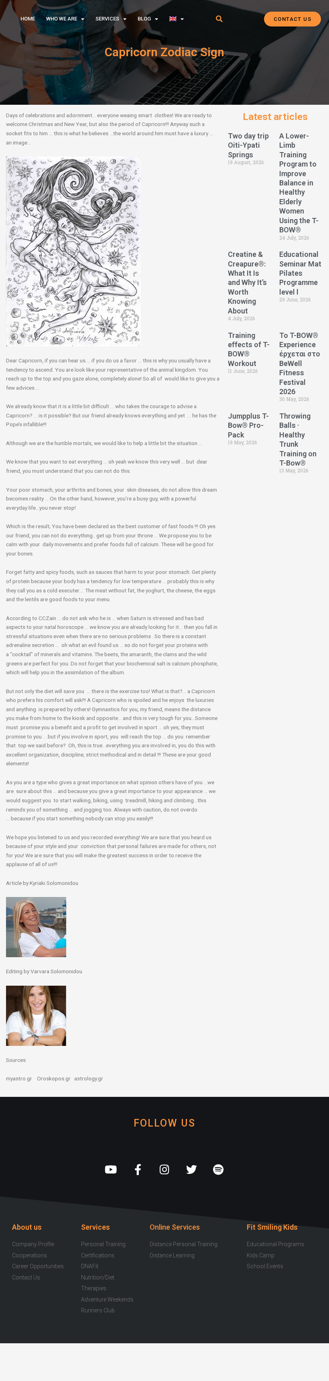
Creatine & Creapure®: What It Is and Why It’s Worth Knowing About (247, 282)
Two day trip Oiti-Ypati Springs (248, 145)
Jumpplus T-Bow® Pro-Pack (248, 425)
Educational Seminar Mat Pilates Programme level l (300, 273)
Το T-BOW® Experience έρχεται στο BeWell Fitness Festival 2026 (299, 363)
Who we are (61, 19)
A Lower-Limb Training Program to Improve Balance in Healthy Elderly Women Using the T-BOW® (299, 183)
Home (27, 19)
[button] (219, 19)
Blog (144, 19)
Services (107, 19)
